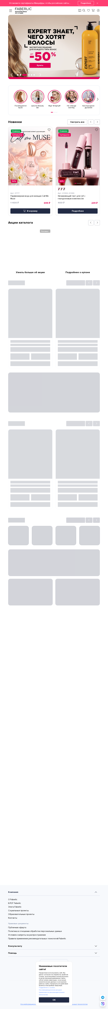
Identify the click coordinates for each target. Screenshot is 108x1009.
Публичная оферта (17, 974)
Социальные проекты (18, 957)
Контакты (12, 965)
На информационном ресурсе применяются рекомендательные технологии (52, 992)
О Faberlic (12, 946)
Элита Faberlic (14, 954)
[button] (54, 3)
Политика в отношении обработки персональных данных (35, 978)
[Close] (97, 3)
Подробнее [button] (78, 211)
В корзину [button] (32, 211)
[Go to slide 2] (53, 112)
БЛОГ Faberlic (14, 950)
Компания (13, 939)
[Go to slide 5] (80, 183)
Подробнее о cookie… (47, 988)
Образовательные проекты (21, 961)
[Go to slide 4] (79, 183)
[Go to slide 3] (78, 183)
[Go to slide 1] (52, 112)
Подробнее (86, 3)
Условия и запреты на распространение (27, 982)
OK (54, 1000)
